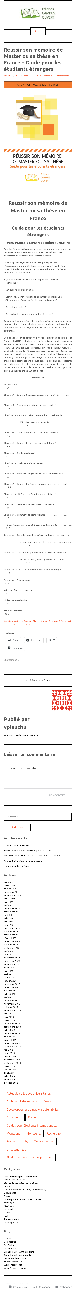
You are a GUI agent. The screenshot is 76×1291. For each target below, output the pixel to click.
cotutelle (19, 621)
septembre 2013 (12, 1079)
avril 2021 (9, 974)
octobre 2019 (11, 1007)
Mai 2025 (8, 905)
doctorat (28, 621)
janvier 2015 (10, 1069)
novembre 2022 (12, 941)
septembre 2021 (12, 964)
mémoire (54, 621)
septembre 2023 (12, 934)
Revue (11, 1141)
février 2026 (10, 888)
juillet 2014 (9, 1076)
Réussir (9, 625)
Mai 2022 (8, 951)
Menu (37, 31)
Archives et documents (22, 1101)
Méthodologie (66, 621)
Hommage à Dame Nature (17, 866)
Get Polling (9, 1245)
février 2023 (10, 938)
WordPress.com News (15, 1268)
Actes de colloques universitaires (29, 1093)
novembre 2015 (12, 1059)
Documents (14, 1117)
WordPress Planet (13, 1265)
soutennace (20, 625)
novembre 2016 (12, 1043)
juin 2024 (8, 921)
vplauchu (7, 76)
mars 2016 (9, 1053)
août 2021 (9, 967)
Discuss (7, 1238)
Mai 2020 (8, 997)
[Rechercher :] (38, 816)
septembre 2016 (12, 1046)
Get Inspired (10, 1242)
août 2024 (9, 915)
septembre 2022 (12, 948)
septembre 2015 (12, 1063)
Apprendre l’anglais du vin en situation (23, 861)
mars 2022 (9, 954)
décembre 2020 (12, 984)
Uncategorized (16, 1149)
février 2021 (10, 977)
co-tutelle (9, 621)
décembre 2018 (12, 1023)
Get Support (10, 1248)
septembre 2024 (12, 911)
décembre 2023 (12, 928)
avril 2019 (9, 1017)
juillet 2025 (9, 898)
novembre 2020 (12, 987)
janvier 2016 (10, 1056)
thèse (29, 625)
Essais (32, 1117)
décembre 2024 (12, 908)
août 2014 (9, 1073)
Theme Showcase (13, 1261)
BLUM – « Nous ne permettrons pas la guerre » (27, 850)
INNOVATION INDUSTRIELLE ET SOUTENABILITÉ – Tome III (33, 855)
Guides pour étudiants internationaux (53, 76)
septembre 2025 (12, 895)
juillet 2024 (9, 918)
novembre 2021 (12, 961)
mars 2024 (9, 925)
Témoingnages (44, 1141)
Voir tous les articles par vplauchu (21, 735)
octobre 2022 (11, 944)
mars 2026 (9, 885)
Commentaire (57, 794)
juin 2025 (8, 902)
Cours (47, 1101)
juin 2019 (8, 1013)
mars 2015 (9, 1066)
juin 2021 (8, 971)
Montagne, (33, 1133)
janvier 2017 (10, 1040)
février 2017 (10, 1036)
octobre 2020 (11, 990)
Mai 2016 (8, 1050)
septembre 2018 (12, 1027)
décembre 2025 (12, 892)
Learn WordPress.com (15, 1258)
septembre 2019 (12, 1010)
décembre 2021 (12, 957)
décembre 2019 (12, 1000)
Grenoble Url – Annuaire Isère (19, 1251)
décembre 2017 (12, 1033)
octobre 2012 (11, 1082)
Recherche (54, 1133)
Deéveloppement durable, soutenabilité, (33, 1109)
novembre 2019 (12, 1003)
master (45, 621)
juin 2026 (8, 882)
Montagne (13, 1133)
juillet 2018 (9, 1030)
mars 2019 (9, 1020)
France (37, 621)
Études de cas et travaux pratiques (30, 1157)
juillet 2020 (9, 994)
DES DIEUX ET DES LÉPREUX (18, 845)
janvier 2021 (10, 980)
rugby (24, 1141)
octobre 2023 (11, 931)
